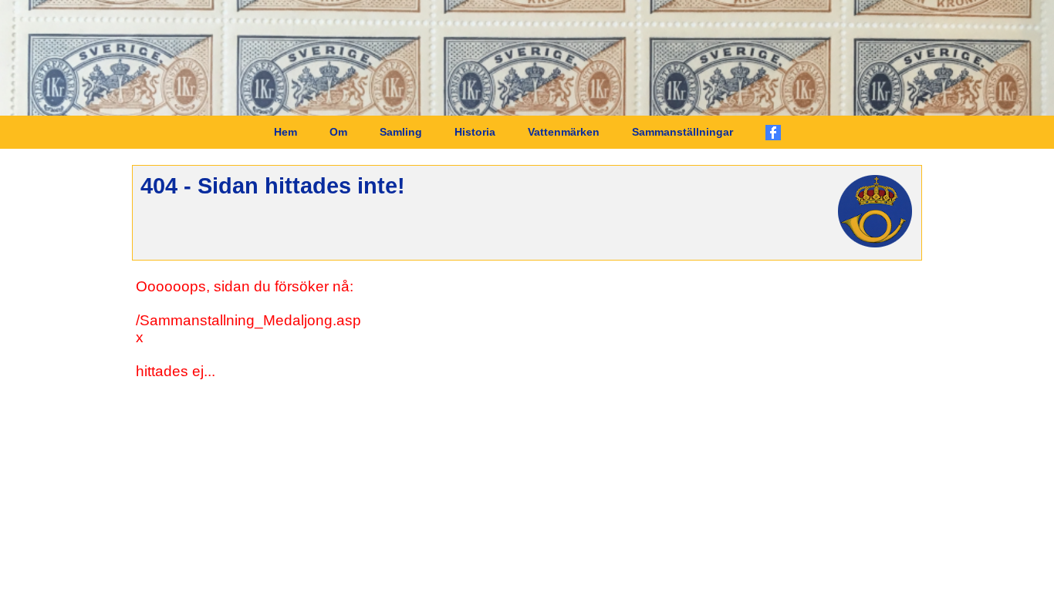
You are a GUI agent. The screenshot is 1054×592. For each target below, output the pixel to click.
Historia (474, 132)
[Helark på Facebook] (773, 132)
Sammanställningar (682, 132)
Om (338, 132)
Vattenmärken (564, 132)
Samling (401, 132)
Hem (285, 132)
